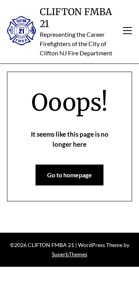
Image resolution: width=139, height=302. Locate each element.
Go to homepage (69, 174)
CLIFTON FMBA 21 (76, 18)
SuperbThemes (69, 254)
